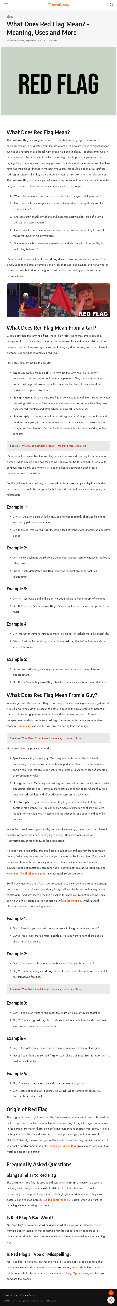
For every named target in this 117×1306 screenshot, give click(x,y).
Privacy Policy (10, 1295)
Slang (10, 17)
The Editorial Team (15, 40)
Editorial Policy (27, 1295)
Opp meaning (81, 1273)
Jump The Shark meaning (28, 874)
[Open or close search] (111, 4)
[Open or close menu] (6, 5)
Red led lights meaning (56, 1200)
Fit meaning (23, 726)
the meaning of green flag (60, 1146)
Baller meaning (72, 901)
